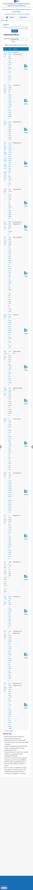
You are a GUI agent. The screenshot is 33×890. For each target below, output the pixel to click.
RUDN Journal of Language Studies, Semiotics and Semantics (16, 7)
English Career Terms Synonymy (10, 569)
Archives (23, 17)
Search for (7, 27)
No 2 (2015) (5, 317)
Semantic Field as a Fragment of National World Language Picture (10, 401)
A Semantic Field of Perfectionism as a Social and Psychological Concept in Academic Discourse (10, 537)
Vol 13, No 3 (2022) (5, 89)
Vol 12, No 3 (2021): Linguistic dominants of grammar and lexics (5, 577)
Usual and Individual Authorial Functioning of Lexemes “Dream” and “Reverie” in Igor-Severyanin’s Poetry (10, 164)
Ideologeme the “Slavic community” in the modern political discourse (10, 612)
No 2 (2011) (5, 124)
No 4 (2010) (5, 475)
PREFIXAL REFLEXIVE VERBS (10, 228)
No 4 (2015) (5, 191)
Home (2, 20)
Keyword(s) (7, 38)
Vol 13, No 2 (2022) (5, 519)
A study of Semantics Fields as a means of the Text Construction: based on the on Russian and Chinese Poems (10, 444)
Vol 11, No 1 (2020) (5, 635)
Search (6, 20)
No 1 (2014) (5, 54)
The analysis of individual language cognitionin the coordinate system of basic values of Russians (10, 492)
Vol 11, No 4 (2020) (5, 687)
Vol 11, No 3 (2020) (5, 241)
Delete (13, 41)
